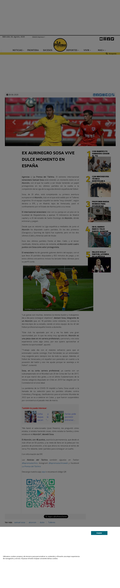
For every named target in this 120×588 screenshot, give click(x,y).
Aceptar (99, 533)
